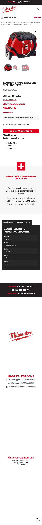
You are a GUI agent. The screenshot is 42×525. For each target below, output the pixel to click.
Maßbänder (25, 22)
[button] (8, 18)
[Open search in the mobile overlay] (38, 9)
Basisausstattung (12, 22)
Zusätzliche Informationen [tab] (16, 222)
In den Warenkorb (21, 131)
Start (3, 22)
